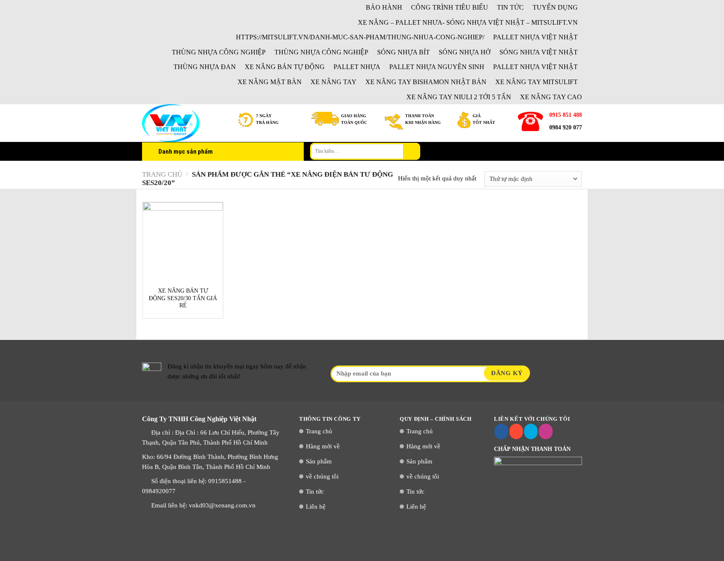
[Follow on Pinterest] (545, 432)
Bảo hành (384, 7)
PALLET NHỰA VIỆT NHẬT (535, 37)
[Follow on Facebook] (501, 432)
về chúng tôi (322, 476)
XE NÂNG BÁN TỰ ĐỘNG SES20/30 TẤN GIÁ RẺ (183, 298)
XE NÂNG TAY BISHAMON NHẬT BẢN (425, 81)
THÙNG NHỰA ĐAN (204, 66)
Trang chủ (162, 174)
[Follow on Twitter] (531, 432)
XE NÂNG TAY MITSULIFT (536, 81)
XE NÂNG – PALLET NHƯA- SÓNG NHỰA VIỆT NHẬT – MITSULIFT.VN (468, 22)
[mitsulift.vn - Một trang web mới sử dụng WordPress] (184, 123)
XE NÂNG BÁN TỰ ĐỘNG (285, 66)
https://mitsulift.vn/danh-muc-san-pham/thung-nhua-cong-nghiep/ (360, 37)
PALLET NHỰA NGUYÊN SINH (436, 66)
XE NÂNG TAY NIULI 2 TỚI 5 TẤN (458, 96)
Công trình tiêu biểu (449, 7)
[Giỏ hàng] (578, 151)
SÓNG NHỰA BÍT (403, 52)
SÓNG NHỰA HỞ (465, 52)
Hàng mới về (323, 446)
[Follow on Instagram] (516, 432)
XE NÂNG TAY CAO (551, 96)
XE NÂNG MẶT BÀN (270, 81)
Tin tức (510, 7)
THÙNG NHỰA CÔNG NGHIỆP (219, 52)
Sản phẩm (319, 461)
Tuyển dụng (555, 7)
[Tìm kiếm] (411, 151)
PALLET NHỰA (357, 66)
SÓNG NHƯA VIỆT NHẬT (538, 52)
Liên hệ (316, 506)
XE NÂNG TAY (333, 81)
